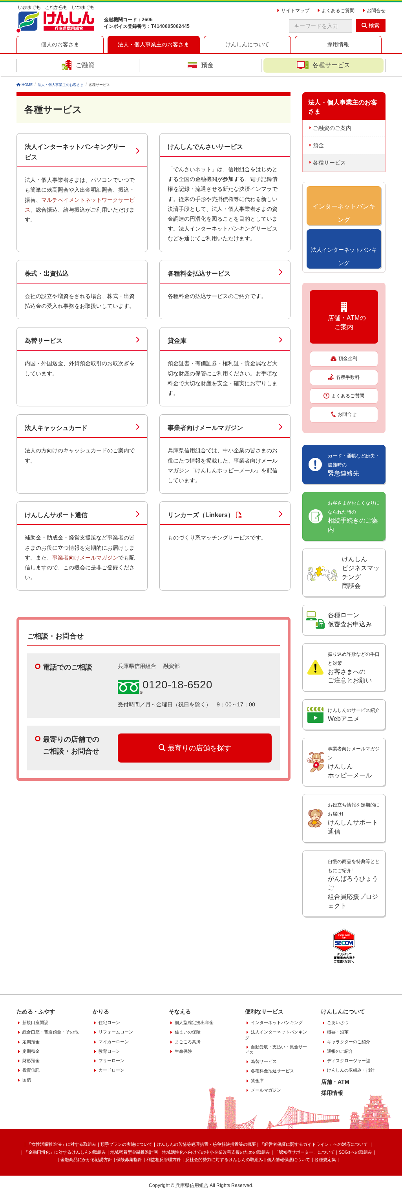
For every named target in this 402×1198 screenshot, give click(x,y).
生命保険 (183, 1051)
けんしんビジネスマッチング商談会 (361, 572)
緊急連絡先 (354, 465)
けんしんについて (343, 1011)
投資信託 (31, 1070)
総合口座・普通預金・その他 (50, 1032)
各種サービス (331, 65)
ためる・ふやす (35, 1011)
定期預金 (31, 1041)
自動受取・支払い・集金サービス (276, 1049)
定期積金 (31, 1051)
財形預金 (31, 1060)
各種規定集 (325, 1159)
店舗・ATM (335, 1082)
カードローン (111, 1070)
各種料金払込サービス (199, 273)
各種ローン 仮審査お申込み (350, 619)
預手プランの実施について (126, 1144)
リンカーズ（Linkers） (201, 515)
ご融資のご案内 (332, 128)
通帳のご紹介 (340, 1051)
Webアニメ (354, 715)
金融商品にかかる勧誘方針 (86, 1159)
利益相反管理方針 (163, 1159)
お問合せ (347, 414)
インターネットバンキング (277, 1022)
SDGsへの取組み (355, 1152)
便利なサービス (264, 1011)
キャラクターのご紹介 (348, 1041)
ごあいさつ (338, 1022)
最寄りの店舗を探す (198, 748)
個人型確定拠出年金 (194, 1022)
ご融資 (85, 65)
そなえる (180, 1011)
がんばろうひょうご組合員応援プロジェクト (354, 884)
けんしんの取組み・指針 (351, 1070)
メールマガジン (266, 1090)
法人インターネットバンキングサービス (75, 152)
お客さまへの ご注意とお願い (354, 667)
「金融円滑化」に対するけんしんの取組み (65, 1152)
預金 (207, 65)
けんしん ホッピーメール (354, 762)
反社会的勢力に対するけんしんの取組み (224, 1159)
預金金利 (347, 358)
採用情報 (332, 1093)
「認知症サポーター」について (304, 1152)
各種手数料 (348, 377)
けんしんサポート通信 (56, 515)
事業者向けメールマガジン (205, 427)
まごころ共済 (188, 1041)
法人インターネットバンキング (276, 1035)
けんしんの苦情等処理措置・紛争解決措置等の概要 (206, 1144)
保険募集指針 (129, 1159)
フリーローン (111, 1060)
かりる (101, 1011)
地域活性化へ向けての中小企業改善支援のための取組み (216, 1152)
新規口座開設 (35, 1022)
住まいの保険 (188, 1032)
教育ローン (109, 1051)
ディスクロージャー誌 (348, 1060)
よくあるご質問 (347, 396)
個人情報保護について (288, 1159)
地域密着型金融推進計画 (134, 1152)
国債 (26, 1079)
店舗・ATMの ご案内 (344, 322)
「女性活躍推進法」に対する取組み (61, 1144)
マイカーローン (114, 1041)
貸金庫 (177, 340)
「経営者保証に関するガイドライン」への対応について (314, 1144)
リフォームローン (116, 1032)
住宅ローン (109, 1022)
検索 (373, 25)
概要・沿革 (338, 1032)
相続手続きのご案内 (354, 516)
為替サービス (43, 340)
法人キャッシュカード (56, 427)
